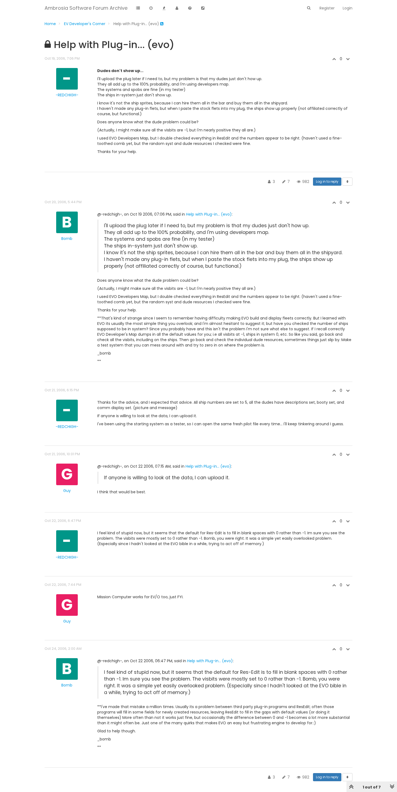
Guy (67, 490)
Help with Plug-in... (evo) (209, 214)
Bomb (66, 238)
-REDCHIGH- (67, 95)
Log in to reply (327, 181)
